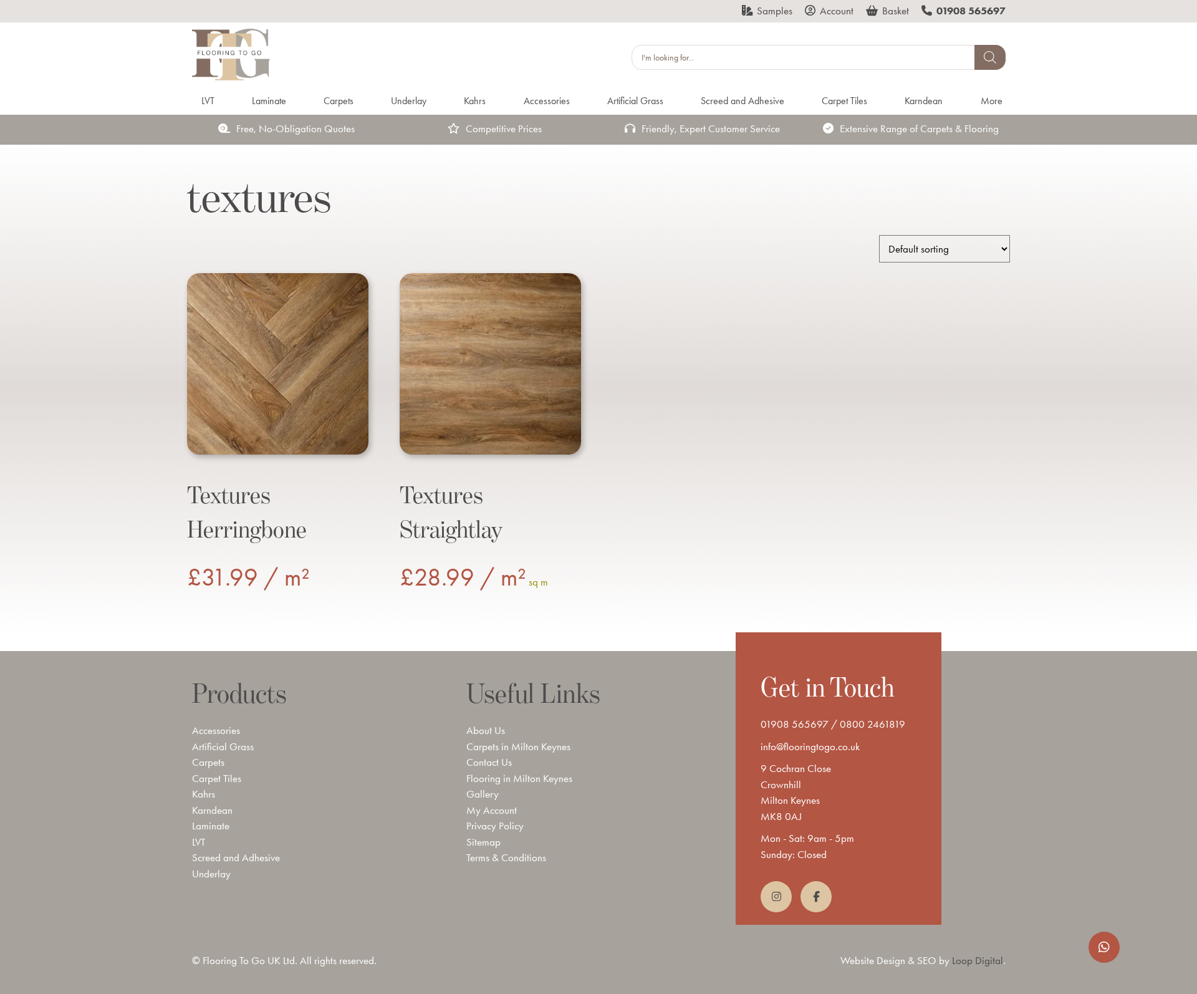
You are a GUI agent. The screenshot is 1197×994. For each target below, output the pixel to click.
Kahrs (203, 794)
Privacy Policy (495, 825)
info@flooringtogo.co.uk (810, 746)
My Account (491, 810)
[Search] (990, 57)
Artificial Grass (223, 746)
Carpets (208, 762)
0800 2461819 (872, 724)
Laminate (210, 825)
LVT (198, 842)
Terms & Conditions (506, 857)
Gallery (482, 794)
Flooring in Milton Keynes (519, 778)
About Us (485, 730)
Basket (895, 10)
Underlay (211, 873)
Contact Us (489, 762)
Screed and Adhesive (236, 857)
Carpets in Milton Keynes (518, 746)
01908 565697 (795, 724)
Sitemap (483, 842)
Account (836, 10)
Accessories (216, 730)
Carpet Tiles (216, 778)
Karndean (212, 810)
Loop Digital (977, 960)
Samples (774, 10)
